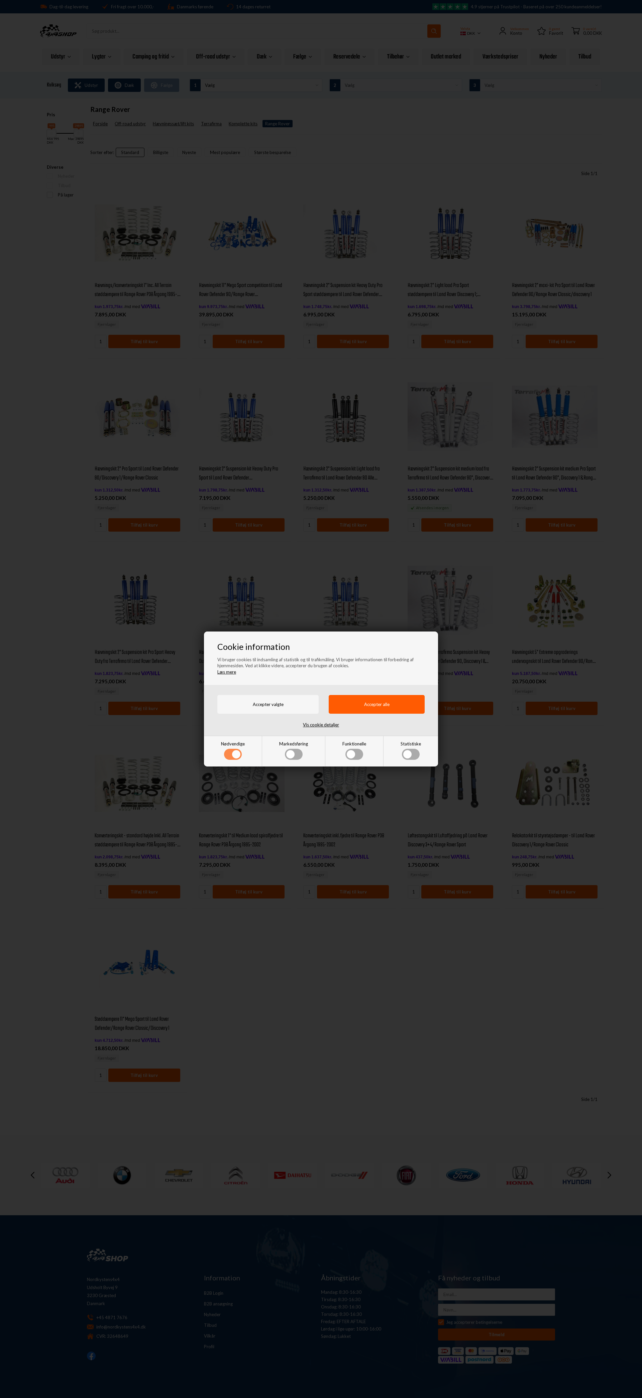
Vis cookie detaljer (321, 724)
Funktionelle (354, 743)
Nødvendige (233, 743)
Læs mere (226, 672)
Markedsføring (293, 743)
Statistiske (411, 743)
